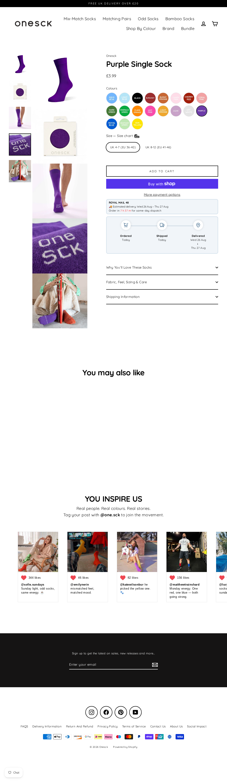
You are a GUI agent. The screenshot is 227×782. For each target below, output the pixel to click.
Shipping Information (123, 297)
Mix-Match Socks (80, 18)
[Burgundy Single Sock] (150, 98)
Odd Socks (148, 18)
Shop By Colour (141, 28)
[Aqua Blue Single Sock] (111, 98)
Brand (168, 28)
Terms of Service (134, 726)
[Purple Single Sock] (201, 111)
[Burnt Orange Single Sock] (163, 98)
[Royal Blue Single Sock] (111, 123)
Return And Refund (79, 726)
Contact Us (158, 726)
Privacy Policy (107, 726)
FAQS (24, 726)
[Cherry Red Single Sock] (188, 98)
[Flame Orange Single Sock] (137, 111)
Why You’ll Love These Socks (129, 267)
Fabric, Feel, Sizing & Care (126, 282)
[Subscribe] (154, 664)
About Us (176, 726)
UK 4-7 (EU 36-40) (123, 147)
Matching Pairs (117, 18)
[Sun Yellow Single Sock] (137, 123)
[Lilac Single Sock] (176, 111)
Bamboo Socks (180, 18)
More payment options (162, 194)
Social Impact (196, 726)
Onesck (111, 55)
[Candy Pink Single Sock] (176, 98)
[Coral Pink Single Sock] (201, 98)
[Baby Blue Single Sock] (124, 98)
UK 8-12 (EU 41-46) (158, 147)
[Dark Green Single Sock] (111, 111)
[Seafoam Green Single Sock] (124, 123)
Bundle (187, 28)
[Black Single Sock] (137, 98)
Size (120, 136)
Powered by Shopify (125, 746)
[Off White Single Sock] (188, 111)
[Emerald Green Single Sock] (124, 111)
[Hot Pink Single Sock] (150, 111)
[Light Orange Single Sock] (163, 111)
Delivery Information (47, 726)
